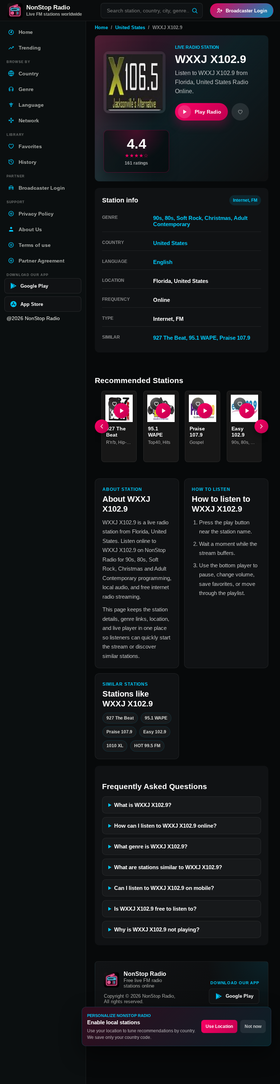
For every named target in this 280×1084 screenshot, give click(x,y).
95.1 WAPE (203, 338)
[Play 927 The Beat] (121, 410)
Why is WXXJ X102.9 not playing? (156, 929)
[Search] (195, 10)
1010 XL (114, 746)
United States (130, 27)
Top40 (154, 442)
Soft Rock (189, 218)
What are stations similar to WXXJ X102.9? (168, 867)
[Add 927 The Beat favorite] (114, 404)
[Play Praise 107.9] (205, 410)
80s (169, 218)
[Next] (261, 426)
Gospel (197, 442)
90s (157, 218)
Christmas (218, 218)
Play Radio (208, 112)
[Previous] (102, 426)
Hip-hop (126, 442)
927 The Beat (169, 338)
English (162, 262)
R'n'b (111, 442)
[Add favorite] (240, 112)
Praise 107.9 (234, 338)
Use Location (219, 1026)
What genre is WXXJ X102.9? (150, 846)
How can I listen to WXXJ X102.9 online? (165, 826)
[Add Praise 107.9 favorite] (198, 404)
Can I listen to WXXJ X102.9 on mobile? (164, 888)
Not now (253, 1026)
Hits (166, 442)
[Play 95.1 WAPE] (163, 410)
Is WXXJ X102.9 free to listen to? (155, 909)
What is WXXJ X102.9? (142, 805)
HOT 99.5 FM (147, 746)
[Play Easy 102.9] (246, 410)
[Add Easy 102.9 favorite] (240, 404)
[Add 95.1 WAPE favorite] (156, 404)
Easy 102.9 (154, 731)
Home (101, 27)
